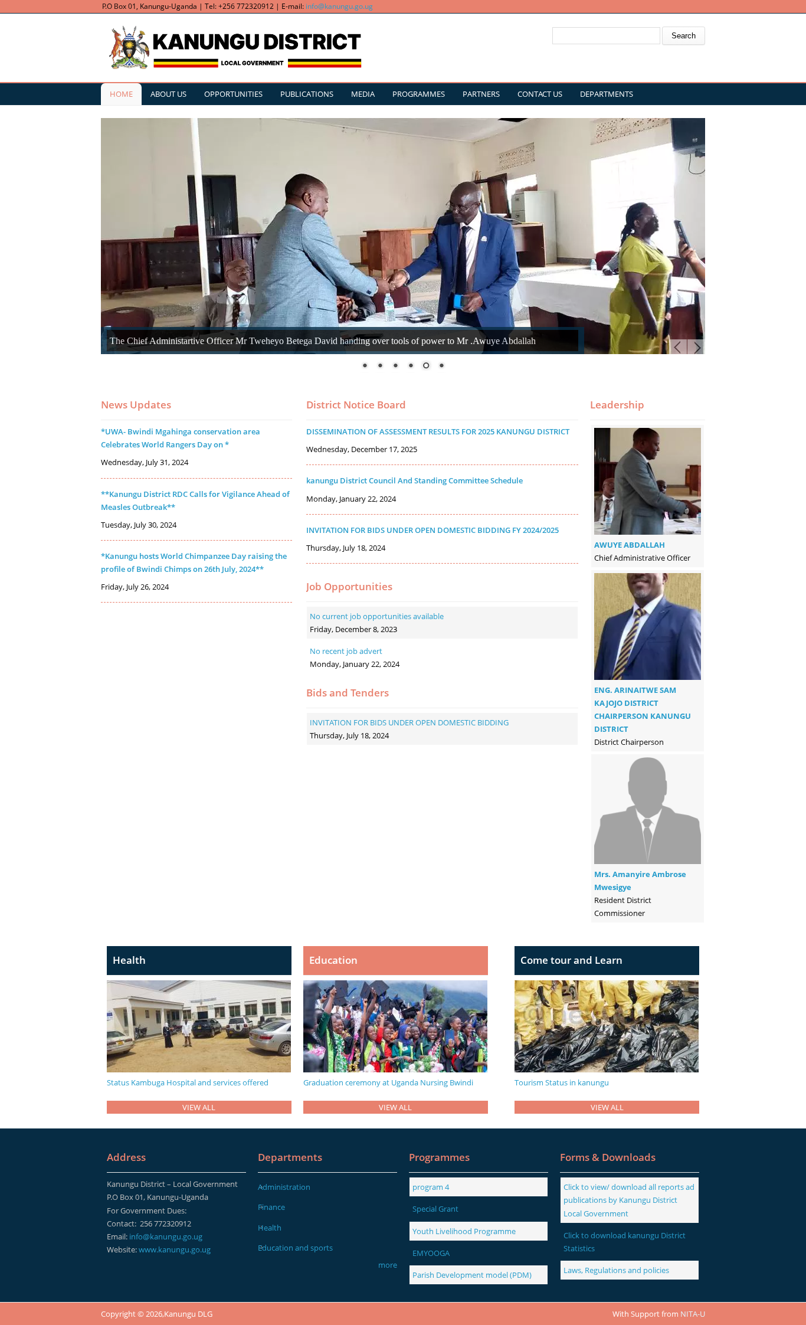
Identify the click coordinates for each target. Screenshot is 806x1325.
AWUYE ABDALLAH (629, 544)
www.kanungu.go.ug (175, 1249)
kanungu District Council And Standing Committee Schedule (414, 480)
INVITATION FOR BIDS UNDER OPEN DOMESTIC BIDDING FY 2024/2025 (432, 530)
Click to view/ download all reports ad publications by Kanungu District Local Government (628, 1200)
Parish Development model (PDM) (472, 1275)
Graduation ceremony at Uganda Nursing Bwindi (388, 1082)
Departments (606, 94)
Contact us (539, 94)
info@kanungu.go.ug (339, 6)
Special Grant (435, 1208)
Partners (481, 94)
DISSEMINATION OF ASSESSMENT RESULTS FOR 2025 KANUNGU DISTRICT (437, 431)
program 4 (430, 1187)
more (387, 1264)
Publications (306, 94)
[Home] (233, 48)
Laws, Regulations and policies (616, 1270)
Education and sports (295, 1247)
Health (269, 1227)
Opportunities (233, 94)
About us (168, 94)
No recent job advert (346, 651)
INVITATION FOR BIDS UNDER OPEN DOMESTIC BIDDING (409, 722)
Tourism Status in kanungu (562, 1082)
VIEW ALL (198, 1107)
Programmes (418, 94)
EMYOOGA (431, 1253)
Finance (271, 1207)
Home (121, 94)
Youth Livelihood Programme (464, 1231)
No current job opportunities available (377, 616)
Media (363, 94)
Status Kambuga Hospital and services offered (187, 1082)
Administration (284, 1187)
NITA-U (692, 1313)
